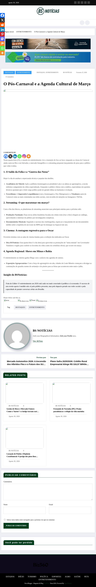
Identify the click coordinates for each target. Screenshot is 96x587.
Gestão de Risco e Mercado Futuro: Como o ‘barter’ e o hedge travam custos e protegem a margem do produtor (23, 410)
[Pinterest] (2, 34)
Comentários (8, 482)
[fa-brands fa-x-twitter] (79, 2)
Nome (5, 504)
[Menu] (7, 22)
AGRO (67, 577)
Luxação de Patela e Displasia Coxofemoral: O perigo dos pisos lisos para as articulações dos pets (21, 455)
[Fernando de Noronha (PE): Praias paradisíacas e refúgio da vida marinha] (71, 393)
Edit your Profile (66, 336)
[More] (29, 156)
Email (51, 504)
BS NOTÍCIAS (67, 72)
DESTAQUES (9, 72)
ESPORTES (56, 577)
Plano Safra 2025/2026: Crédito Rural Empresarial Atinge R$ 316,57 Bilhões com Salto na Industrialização (69, 363)
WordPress (47, 583)
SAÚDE (77, 577)
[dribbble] (82, 2)
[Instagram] (24, 156)
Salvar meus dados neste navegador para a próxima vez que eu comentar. (31, 520)
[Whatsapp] (19, 156)
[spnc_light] (87, 22)
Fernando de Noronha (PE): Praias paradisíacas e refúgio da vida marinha (68, 410)
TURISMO (32, 577)
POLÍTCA (44, 577)
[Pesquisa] (82, 22)
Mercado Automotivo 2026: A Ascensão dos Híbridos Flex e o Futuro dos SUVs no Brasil (26, 363)
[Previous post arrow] (4, 361)
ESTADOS (10, 577)
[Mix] (2, 43)
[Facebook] (6, 156)
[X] (10, 156)
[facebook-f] (75, 2)
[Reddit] (2, 24)
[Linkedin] (15, 156)
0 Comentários (10, 77)
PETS (86, 577)
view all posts (38, 341)
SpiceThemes (68, 583)
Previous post (41, 357)
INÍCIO (21, 577)
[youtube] (88, 2)
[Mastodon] (2, 39)
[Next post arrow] (91, 361)
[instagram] (85, 2)
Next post (53, 357)
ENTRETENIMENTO (23, 72)
